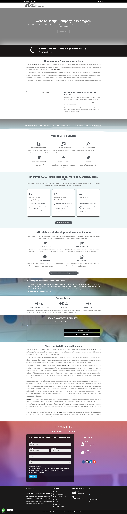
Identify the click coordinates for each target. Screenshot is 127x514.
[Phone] (74, 497)
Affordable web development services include (63, 232)
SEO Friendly (88, 161)
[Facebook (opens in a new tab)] (98, 1)
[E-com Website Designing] (38, 157)
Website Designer (37, 64)
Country (30, 460)
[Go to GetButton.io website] (3, 512)
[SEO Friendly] (88, 157)
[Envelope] (94, 462)
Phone (78, 496)
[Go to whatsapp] (3, 510)
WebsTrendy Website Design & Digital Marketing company (38, 493)
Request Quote (33, 476)
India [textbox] (31, 462)
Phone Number (32, 448)
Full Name (31, 442)
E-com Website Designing (39, 161)
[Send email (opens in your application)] (102, 1)
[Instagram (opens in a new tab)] (100, 1)
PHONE (87, 450)
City (29, 454)
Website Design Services (63, 135)
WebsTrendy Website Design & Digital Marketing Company (72, 511)
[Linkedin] (90, 462)
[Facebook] (83, 462)
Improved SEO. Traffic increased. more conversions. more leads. (63, 178)
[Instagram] (87, 462)
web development (59, 412)
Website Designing (97, 349)
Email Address (54, 448)
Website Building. (56, 69)
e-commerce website (66, 365)
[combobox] (50, 462)
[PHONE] (82, 452)
